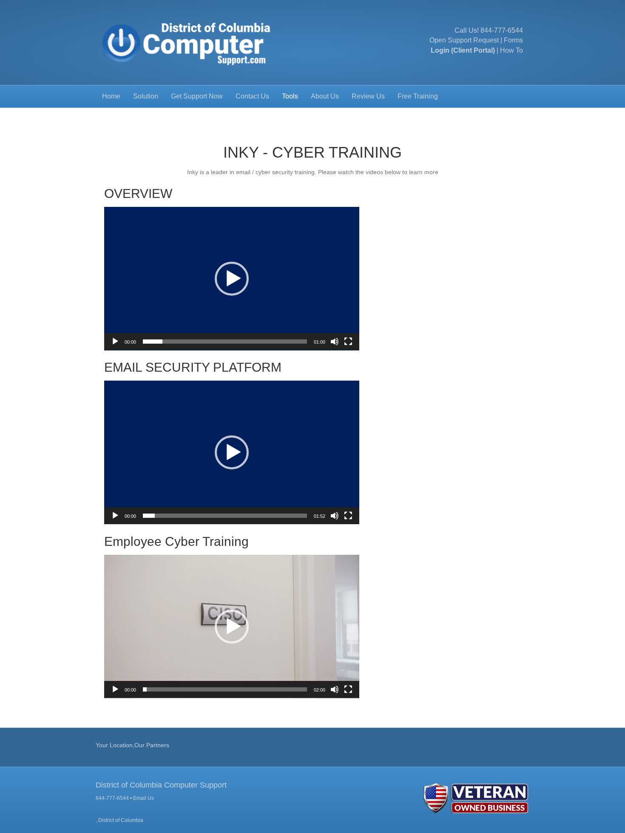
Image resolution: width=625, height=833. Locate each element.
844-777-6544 (501, 30)
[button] (232, 279)
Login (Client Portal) (463, 50)
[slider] (225, 341)
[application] (231, 278)
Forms (513, 40)
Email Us (143, 798)
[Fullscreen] (348, 341)
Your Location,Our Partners (132, 745)
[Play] (115, 341)
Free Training (418, 96)
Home (111, 96)
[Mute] (334, 341)
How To (511, 50)
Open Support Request (464, 40)
